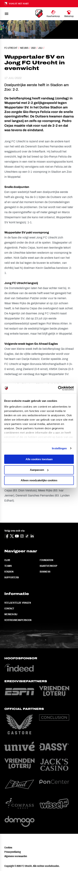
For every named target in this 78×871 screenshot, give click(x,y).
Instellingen (59, 448)
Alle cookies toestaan (39, 459)
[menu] (6, 14)
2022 (33, 48)
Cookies (8, 847)
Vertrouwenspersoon (17, 620)
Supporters (11, 577)
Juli (40, 48)
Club (7, 560)
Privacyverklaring (12, 851)
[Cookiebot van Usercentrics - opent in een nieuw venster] (58, 388)
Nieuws (24, 48)
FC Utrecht (10, 48)
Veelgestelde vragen (17, 602)
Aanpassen (37, 469)
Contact (9, 608)
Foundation (46, 560)
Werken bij (10, 614)
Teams (8, 565)
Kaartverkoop (48, 565)
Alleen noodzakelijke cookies (39, 480)
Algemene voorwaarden (15, 856)
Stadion (8, 571)
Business (45, 571)
